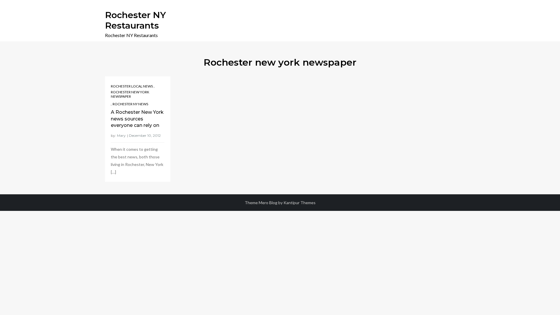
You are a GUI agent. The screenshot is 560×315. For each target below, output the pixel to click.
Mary (121, 135)
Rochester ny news (130, 104)
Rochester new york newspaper (130, 94)
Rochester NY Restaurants (135, 20)
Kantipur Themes (300, 202)
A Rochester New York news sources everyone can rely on (137, 118)
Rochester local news (132, 86)
